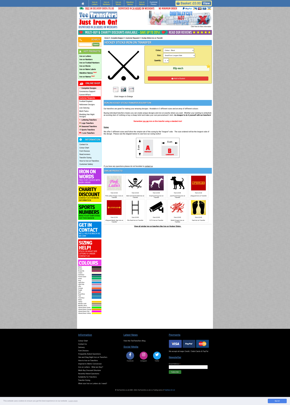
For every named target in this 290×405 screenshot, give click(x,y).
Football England (85, 101)
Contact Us (83, 144)
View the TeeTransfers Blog (134, 341)
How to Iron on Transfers (89, 161)
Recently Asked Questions (88, 374)
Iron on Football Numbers (89, 63)
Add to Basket (179, 78)
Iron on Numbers (106, 3)
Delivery (81, 347)
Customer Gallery (86, 164)
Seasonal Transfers (89, 126)
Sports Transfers (88, 130)
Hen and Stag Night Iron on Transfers (92, 357)
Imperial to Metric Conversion (90, 364)
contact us (149, 166)
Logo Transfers (87, 123)
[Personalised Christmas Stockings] (179, 19)
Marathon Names (130, 3)
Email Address (174, 364)
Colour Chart (84, 148)
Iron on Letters (95, 3)
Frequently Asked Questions (89, 354)
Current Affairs (85, 95)
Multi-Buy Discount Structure (89, 370)
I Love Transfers (87, 133)
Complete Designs (88, 88)
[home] (83, 3)
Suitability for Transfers (87, 377)
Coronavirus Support (87, 91)
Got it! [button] (277, 401)
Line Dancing (84, 108)
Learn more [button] (73, 401)
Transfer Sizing (85, 158)
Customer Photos (153, 3)
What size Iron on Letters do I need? (92, 383)
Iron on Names (142, 3)
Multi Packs (84, 111)
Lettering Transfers (89, 120)
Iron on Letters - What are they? (90, 367)
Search (96, 44)
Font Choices (84, 151)
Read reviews (84, 154)
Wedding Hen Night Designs (86, 115)
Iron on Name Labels (87, 69)
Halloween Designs (87, 104)
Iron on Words (118, 3)
